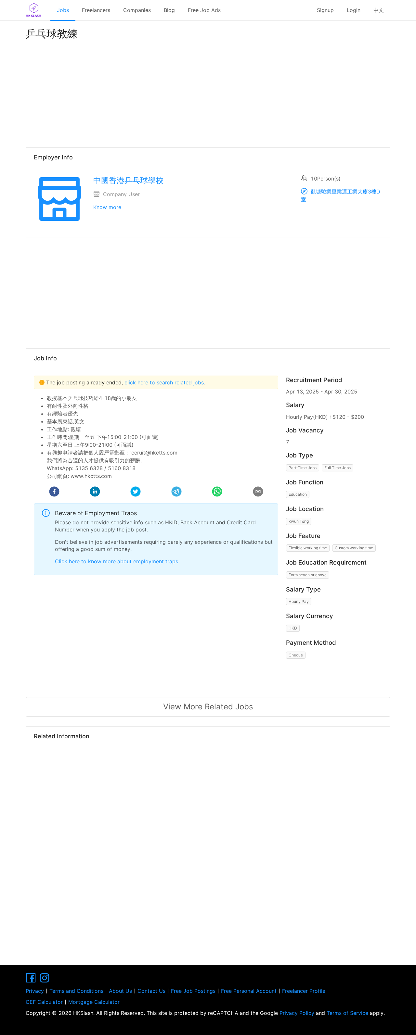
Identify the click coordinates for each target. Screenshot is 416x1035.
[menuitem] (62, 10)
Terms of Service (347, 1013)
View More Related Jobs (208, 706)
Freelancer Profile (303, 991)
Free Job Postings (193, 991)
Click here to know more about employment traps (116, 561)
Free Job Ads (204, 10)
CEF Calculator (44, 1002)
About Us (120, 991)
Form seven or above (308, 574)
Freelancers (96, 10)
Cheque (296, 655)
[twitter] (135, 492)
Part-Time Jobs (303, 467)
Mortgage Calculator (94, 1002)
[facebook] (54, 492)
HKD (293, 628)
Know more (107, 207)
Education (298, 494)
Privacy (35, 991)
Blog (169, 10)
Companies (137, 10)
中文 (378, 10)
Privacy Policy (297, 1013)
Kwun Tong (299, 521)
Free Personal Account (249, 991)
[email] (258, 492)
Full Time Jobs (337, 467)
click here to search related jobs (163, 382)
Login (353, 10)
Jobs (63, 10)
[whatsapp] (217, 492)
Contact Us (151, 991)
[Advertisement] (208, 92)
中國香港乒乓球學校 (128, 180)
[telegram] (176, 492)
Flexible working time (308, 547)
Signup (325, 10)
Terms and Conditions (76, 991)
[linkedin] (95, 492)
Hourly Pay (299, 601)
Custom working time (354, 547)
